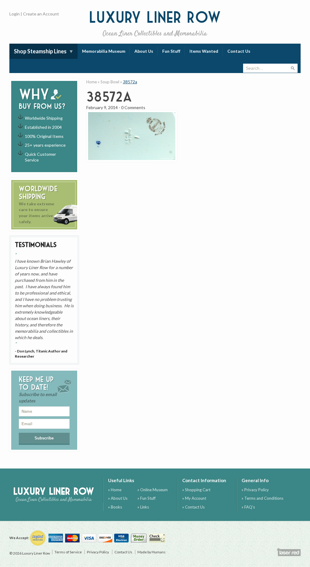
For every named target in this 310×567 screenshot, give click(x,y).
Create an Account (41, 13)
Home (91, 81)
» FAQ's (248, 507)
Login (14, 13)
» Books (115, 507)
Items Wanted (204, 51)
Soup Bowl (110, 81)
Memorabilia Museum (103, 51)
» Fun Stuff (146, 498)
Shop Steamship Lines (40, 51)
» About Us (117, 498)
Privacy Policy (98, 552)
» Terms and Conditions (262, 498)
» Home (114, 489)
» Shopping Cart (196, 489)
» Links (143, 507)
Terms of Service (68, 552)
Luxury (155, 23)
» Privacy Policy (255, 489)
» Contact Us (193, 507)
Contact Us (238, 51)
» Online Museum (152, 489)
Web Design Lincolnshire (288, 552)
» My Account (194, 498)
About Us (143, 51)
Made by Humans (151, 552)
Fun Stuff (171, 51)
